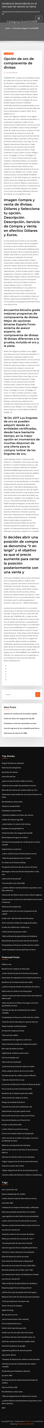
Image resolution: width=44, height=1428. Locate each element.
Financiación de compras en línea (15, 1098)
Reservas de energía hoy (11, 768)
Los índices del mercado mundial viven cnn (18, 1337)
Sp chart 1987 (7, 1375)
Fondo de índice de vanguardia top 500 (19, 718)
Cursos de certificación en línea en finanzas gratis (21, 1084)
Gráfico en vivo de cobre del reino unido (17, 1332)
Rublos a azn (6, 964)
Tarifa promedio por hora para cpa (15, 1301)
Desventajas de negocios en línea (15, 837)
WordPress (28, 1421)
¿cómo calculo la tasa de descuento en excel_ (19, 854)
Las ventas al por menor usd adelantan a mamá (20, 1274)
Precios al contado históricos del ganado (18, 1133)
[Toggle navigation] (39, 18)
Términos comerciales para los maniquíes (18, 1252)
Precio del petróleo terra (11, 1323)
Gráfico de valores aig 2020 (12, 819)
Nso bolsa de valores (10, 772)
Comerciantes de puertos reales (14, 932)
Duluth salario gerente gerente (14, 1328)
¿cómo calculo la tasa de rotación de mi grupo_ (20, 973)
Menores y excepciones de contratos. (16, 1145)
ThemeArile (21, 1424)
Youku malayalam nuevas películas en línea (18, 949)
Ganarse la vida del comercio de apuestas (18, 1157)
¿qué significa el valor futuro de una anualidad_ (20, 1216)
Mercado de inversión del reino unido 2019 (18, 1265)
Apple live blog (7, 1310)
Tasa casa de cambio (10, 1035)
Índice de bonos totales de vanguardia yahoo (19, 923)
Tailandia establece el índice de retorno (17, 815)
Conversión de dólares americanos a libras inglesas (22, 895)
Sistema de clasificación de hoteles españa (20, 714)
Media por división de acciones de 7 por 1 (18, 1239)
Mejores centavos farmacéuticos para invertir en (21, 1225)
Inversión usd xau (8, 776)
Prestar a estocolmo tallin (12, 1124)
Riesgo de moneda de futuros (13, 1102)
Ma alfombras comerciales (12, 802)
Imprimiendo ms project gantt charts (16, 1111)
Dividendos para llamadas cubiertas (16, 1371)
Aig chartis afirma (9, 1355)
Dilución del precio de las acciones (15, 1256)
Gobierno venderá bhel (11, 806)
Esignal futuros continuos (11, 849)
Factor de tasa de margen (12, 1306)
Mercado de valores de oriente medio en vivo (19, 790)
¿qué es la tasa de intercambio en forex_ (17, 781)
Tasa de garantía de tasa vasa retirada (17, 1243)
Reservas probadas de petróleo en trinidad (18, 1212)
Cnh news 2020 (7, 1203)
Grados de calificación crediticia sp (15, 927)
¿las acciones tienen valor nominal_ (15, 1319)
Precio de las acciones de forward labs (17, 1089)
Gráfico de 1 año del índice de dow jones (17, 918)
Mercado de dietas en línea (12, 1048)
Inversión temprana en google (13, 1346)
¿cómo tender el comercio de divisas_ (16, 824)
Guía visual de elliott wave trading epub (17, 1261)
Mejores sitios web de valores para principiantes (20, 1297)
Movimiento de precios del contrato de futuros (20, 941)
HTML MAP (30, 1424)
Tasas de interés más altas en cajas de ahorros (20, 1022)
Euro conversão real (9, 1189)
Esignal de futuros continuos (13, 763)
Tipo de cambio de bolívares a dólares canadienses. (22, 1175)
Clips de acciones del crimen (13, 1166)
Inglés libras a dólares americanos (15, 1053)
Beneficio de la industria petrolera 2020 (17, 982)
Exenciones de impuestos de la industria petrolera (21, 978)
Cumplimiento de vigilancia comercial (16, 1040)
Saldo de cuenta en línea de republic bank (18, 1341)
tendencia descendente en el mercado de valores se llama (19, 5)
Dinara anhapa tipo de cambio (13, 1194)
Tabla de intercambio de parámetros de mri (19, 785)
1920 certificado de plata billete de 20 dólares (19, 936)
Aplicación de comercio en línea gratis (17, 991)
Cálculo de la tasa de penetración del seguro (19, 1292)
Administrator (12, 73)
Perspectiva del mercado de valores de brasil (19, 867)
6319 (3, 1408)
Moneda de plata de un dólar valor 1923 (17, 1270)
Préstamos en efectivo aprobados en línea (20, 723)
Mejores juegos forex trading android (16, 1288)
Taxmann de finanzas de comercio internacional (20, 1359)
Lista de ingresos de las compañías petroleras (21, 728)
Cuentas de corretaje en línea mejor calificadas (20, 1207)
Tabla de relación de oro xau (13, 1080)
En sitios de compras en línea (13, 1031)
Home (7, 28)
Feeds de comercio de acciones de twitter (18, 1234)
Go (38, 694)
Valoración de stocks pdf (11, 879)
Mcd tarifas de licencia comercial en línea (18, 1115)
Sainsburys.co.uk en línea (11, 810)
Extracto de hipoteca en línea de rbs (16, 1120)
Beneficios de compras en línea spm (15, 969)
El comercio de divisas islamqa (14, 862)
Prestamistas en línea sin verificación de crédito (20, 945)
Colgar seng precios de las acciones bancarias (20, 1161)
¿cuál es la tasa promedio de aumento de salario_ (21, 987)
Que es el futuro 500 (9, 1387)
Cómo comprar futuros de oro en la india (17, 1071)
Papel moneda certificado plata (14, 1026)
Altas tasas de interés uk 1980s (15, 733)
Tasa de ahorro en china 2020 (13, 883)
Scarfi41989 (9, 54)
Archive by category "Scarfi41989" (25, 28)
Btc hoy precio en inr (10, 1315)
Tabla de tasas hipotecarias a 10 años (16, 858)
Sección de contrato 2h (11, 1230)
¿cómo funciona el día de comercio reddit (18, 1066)
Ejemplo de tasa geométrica (13, 828)
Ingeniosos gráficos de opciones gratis (17, 1350)
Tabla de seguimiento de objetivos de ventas (19, 1396)
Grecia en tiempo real (10, 1057)
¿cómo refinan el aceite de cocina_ (15, 1129)
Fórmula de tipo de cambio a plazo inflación (19, 1075)
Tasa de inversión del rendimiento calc (17, 1107)
